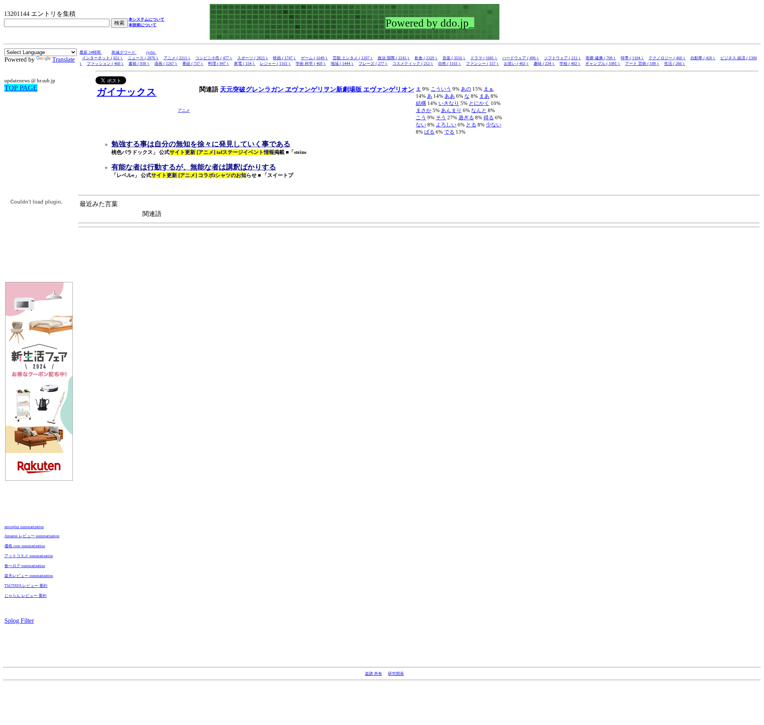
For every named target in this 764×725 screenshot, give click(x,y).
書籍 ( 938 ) (139, 63)
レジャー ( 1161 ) (275, 63)
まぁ (488, 89)
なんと (479, 110)
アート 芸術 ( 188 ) (642, 63)
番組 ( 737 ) (192, 63)
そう (441, 118)
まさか (423, 110)
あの (466, 89)
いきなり (449, 103)
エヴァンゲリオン (388, 89)
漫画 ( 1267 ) (165, 63)
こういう (441, 89)
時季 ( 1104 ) (632, 58)
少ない (493, 125)
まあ (484, 96)
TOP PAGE (20, 88)
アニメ (184, 110)
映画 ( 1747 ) (284, 58)
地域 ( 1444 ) (342, 63)
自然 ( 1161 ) (449, 63)
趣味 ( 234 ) (544, 63)
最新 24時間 (91, 52)
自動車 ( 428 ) (702, 58)
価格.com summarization (24, 546)
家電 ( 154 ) (244, 63)
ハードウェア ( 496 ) (520, 58)
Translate (63, 59)
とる (471, 125)
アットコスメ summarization (28, 556)
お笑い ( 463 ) (516, 63)
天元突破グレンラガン (252, 89)
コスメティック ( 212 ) (412, 63)
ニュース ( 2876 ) (143, 58)
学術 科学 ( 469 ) (311, 63)
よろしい (446, 125)
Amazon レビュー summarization (31, 536)
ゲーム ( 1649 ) (314, 58)
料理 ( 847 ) (218, 63)
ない (421, 125)
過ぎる (466, 118)
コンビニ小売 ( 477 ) (213, 58)
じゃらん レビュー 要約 (25, 595)
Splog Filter (19, 620)
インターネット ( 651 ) (102, 58)
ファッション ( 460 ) (105, 63)
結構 (421, 103)
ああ (449, 96)
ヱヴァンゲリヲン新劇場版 (324, 89)
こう (421, 118)
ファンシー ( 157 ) (482, 63)
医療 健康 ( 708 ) (601, 58)
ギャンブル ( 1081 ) (602, 63)
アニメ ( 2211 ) (177, 58)
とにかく (479, 103)
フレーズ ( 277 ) (373, 63)
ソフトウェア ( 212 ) (562, 58)
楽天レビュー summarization (28, 575)
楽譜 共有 (373, 673)
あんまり (451, 110)
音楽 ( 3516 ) (454, 58)
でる (449, 132)
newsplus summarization (24, 527)
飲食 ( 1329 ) (426, 58)
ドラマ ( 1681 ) (483, 58)
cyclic (151, 52)
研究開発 (396, 673)
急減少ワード (123, 52)
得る (488, 118)
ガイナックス (126, 92)
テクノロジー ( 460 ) (667, 58)
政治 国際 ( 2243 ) (394, 58)
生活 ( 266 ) (674, 63)
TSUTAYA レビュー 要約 (25, 585)
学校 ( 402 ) (570, 63)
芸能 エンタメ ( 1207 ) (353, 58)
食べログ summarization (24, 566)
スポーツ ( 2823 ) (252, 58)
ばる (429, 132)
